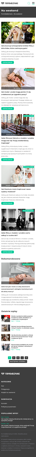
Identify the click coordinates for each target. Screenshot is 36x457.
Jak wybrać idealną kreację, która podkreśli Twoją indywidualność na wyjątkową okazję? (17, 426)
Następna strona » (18, 361)
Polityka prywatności (8, 407)
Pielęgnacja (5, 389)
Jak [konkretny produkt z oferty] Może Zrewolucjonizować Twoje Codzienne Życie (22, 336)
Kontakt (4, 403)
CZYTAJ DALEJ (7, 62)
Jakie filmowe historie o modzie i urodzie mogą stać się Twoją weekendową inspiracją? (17, 140)
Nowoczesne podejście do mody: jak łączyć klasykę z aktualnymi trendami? (22, 346)
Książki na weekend (8, 392)
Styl (2, 386)
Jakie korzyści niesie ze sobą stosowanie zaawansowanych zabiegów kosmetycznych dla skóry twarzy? (17, 289)
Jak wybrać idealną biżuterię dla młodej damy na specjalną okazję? (17, 419)
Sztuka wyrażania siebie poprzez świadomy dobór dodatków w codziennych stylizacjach (22, 317)
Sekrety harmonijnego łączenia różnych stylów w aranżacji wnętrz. (22, 327)
